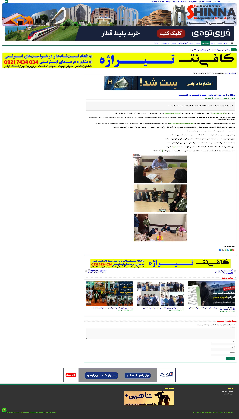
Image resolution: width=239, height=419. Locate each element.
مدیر (232, 98)
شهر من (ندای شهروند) (157, 1)
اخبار (226, 73)
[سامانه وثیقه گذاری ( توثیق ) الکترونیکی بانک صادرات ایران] (160, 83)
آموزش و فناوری (182, 43)
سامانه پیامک (193, 1)
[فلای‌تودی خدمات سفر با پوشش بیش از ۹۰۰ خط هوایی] (119, 33)
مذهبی (174, 43)
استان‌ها (156, 43)
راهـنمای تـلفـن (216, 1)
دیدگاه (233, 327)
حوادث (213, 43)
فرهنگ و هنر (205, 43)
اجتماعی (226, 43)
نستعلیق (175, 147)
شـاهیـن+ (201, 1)
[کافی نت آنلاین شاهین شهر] (160, 263)
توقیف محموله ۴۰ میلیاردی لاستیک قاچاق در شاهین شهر (214, 50)
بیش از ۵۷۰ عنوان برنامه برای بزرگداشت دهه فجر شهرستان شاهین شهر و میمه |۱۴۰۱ (224, 271)
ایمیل (233, 347)
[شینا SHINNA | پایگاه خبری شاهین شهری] (119, 14)
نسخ (163, 151)
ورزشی (191, 43)
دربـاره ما (168, 1)
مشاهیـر (208, 1)
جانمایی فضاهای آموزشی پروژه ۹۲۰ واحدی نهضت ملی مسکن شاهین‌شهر (163, 308)
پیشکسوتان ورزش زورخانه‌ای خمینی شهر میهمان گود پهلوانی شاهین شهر (112, 308)
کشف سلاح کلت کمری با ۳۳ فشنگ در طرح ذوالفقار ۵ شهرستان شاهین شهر (97, 271)
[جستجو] (6, 1)
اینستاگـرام (184, 1)
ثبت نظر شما (208, 98)
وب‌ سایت (232, 352)
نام (234, 341)
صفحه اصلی (231, 43)
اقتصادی (219, 43)
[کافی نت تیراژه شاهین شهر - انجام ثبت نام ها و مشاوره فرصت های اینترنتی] (119, 60)
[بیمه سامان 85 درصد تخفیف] (119, 375)
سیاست (197, 43)
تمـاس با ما (176, 1)
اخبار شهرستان (166, 43)
